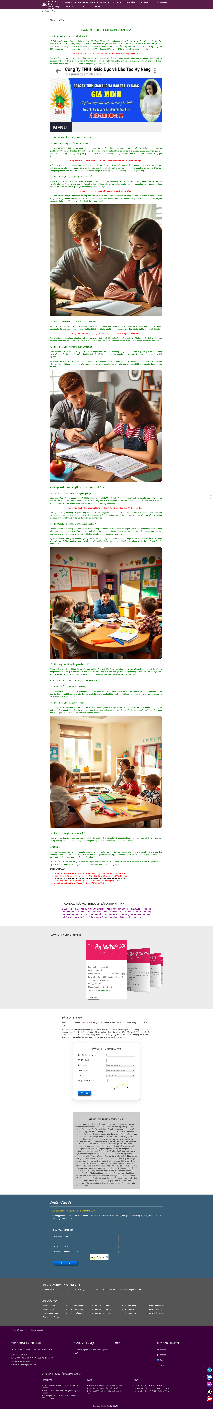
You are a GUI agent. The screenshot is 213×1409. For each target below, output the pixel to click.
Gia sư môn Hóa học (51, 1305)
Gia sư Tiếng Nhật (50, 1313)
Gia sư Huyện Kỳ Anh (132, 1290)
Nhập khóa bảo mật (86, 1080)
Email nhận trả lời (61, 1246)
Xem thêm (94, 997)
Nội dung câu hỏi (61, 1237)
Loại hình (81, 1075)
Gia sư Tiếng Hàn (155, 1309)
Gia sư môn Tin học (51, 1309)
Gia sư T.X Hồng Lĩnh (79, 1290)
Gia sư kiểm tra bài (156, 1313)
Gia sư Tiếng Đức (129, 1313)
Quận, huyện (83, 1070)
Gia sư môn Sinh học (104, 1305)
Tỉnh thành (82, 1065)
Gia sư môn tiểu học (156, 1305)
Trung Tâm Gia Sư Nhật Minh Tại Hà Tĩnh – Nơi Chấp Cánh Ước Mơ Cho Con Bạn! (105, 161)
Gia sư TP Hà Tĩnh (51, 1290)
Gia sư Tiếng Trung (103, 1313)
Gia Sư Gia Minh (113, 1406)
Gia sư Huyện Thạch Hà (106, 1290)
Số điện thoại (83, 1060)
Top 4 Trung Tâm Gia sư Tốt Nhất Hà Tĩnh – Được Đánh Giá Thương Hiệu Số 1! (105, 54)
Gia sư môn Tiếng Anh (131, 1305)
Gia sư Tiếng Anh (129, 1309)
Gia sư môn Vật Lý (103, 1309)
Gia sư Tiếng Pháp (76, 1313)
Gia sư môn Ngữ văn (77, 1305)
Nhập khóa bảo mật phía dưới (66, 1251)
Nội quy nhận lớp (37, 1330)
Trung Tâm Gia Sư (19, 1330)
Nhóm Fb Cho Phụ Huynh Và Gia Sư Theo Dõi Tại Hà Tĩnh (105, 191)
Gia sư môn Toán (76, 1309)
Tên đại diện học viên (87, 1055)
